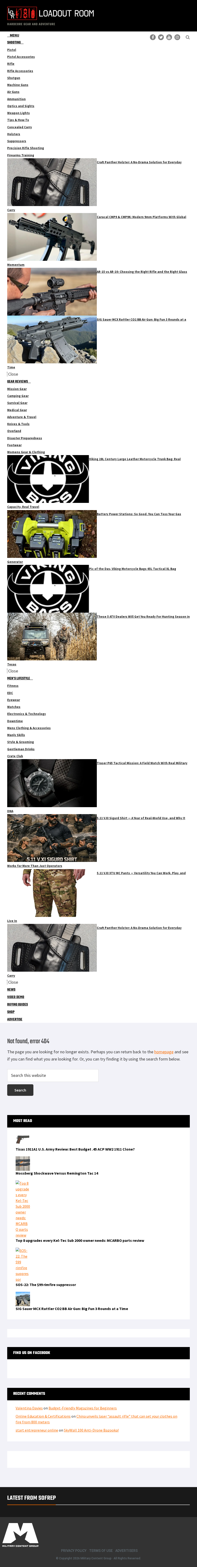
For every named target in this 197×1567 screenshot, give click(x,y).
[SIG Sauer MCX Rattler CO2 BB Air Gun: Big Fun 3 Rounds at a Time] (23, 1294)
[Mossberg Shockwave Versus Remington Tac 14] (23, 1159)
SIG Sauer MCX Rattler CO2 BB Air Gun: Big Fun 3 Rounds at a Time (72, 1308)
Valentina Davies (29, 1408)
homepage (163, 1052)
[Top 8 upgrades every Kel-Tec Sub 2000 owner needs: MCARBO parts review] (23, 1183)
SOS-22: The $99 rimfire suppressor (46, 1284)
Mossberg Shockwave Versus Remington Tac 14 (57, 1173)
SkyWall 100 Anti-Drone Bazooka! (91, 1430)
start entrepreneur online (37, 1430)
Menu (14, 35)
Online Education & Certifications (43, 1416)
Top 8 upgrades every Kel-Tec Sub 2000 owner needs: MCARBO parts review (80, 1240)
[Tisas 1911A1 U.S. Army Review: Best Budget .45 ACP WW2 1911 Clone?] (23, 1135)
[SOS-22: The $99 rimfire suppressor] (23, 1250)
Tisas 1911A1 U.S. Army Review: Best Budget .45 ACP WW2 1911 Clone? (75, 1149)
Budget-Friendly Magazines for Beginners (83, 1408)
